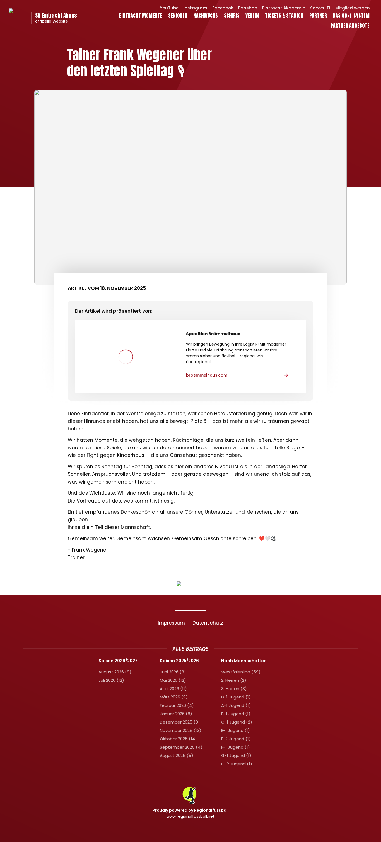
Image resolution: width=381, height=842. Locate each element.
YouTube (169, 8)
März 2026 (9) (174, 697)
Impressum (171, 623)
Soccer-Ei (320, 8)
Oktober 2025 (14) (178, 739)
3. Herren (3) (234, 688)
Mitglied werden (352, 8)
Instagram (195, 8)
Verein (252, 15)
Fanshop (247, 8)
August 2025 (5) (176, 755)
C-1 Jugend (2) (236, 722)
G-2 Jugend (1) (236, 764)
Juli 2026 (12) (111, 680)
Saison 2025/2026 (179, 661)
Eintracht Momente (140, 15)
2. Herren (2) (233, 680)
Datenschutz (207, 623)
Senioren (177, 15)
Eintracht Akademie (283, 8)
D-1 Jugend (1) (236, 697)
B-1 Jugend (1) (235, 714)
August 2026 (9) (114, 672)
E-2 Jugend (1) (236, 739)
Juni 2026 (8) (173, 672)
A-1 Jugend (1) (236, 705)
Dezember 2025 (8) (180, 722)
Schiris (232, 15)
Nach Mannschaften (244, 661)
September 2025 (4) (181, 747)
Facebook (222, 8)
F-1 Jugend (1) (235, 747)
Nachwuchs (205, 15)
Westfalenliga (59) (241, 672)
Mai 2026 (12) (173, 680)
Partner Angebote (350, 25)
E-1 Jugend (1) (235, 730)
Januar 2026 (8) (176, 714)
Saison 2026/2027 (118, 661)
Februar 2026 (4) (177, 705)
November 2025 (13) (180, 730)
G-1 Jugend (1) (236, 755)
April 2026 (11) (173, 688)
